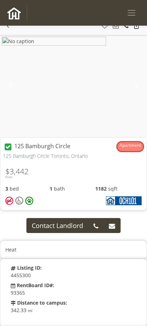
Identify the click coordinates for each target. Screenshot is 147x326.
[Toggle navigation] (131, 13)
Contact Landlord (57, 225)
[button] (8, 26)
